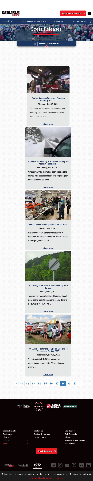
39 (69, 383)
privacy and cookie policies (41, 478)
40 (75, 383)
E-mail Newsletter (45, 451)
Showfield (7, 437)
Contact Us (38, 431)
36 (51, 383)
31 (21, 383)
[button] (46, 44)
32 (27, 383)
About (67, 437)
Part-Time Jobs (71, 431)
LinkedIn (88, 465)
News (5, 443)
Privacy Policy (40, 437)
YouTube (67, 465)
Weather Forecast (72, 443)
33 (33, 383)
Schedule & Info (9, 431)
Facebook (53, 465)
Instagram (60, 465)
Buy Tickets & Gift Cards (71, 13)
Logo (11, 13)
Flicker (81, 465)
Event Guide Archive (79, 21)
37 (57, 383)
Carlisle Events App (42, 434)
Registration (8, 434)
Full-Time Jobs (71, 434)
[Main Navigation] (89, 13)
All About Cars (59, 21)
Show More (48, 124)
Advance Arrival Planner (75, 440)
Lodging (6, 440)
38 (63, 383)
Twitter (74, 465)
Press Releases (7, 21)
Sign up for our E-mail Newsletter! (33, 21)
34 (39, 383)
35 (45, 383)
